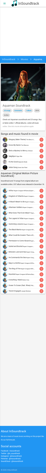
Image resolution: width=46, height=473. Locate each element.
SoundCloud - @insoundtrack (12, 461)
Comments (18, 110)
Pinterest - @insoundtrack (11, 459)
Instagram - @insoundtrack (11, 456)
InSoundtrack (26, 3)
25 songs (7, 110)
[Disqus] (23, 329)
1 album (28, 110)
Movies (24, 59)
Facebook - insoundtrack (10, 451)
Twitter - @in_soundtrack (10, 453)
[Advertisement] (23, 31)
